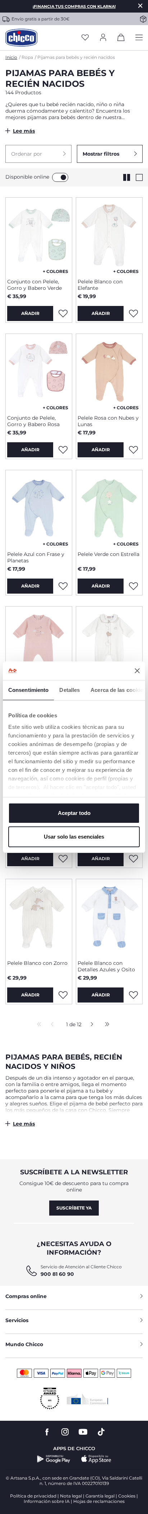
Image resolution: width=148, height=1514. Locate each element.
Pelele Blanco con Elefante (100, 284)
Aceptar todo (74, 813)
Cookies (126, 1496)
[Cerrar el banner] (137, 670)
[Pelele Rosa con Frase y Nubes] (39, 644)
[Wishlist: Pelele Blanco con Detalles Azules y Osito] (133, 995)
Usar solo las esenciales (74, 837)
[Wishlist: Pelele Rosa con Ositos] (62, 858)
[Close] (140, 5)
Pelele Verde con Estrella (108, 554)
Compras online (26, 1296)
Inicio (11, 57)
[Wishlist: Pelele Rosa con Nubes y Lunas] (133, 449)
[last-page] (105, 1025)
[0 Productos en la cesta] (121, 39)
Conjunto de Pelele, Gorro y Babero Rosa (33, 421)
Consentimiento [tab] (28, 690)
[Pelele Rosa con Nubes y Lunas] (109, 371)
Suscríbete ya (74, 1208)
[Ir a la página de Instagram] (65, 1432)
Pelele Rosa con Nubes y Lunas (108, 421)
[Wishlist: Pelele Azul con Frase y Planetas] (62, 586)
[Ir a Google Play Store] (53, 1459)
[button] (38, 154)
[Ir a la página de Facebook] (47, 1432)
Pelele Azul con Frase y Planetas (35, 557)
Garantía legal (100, 1496)
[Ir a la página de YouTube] (83, 1432)
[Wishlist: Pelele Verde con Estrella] (133, 586)
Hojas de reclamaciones (99, 1501)
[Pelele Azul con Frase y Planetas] (39, 508)
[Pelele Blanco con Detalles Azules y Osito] (109, 917)
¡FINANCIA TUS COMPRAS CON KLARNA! (74, 6)
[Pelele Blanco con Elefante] (109, 235)
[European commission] (87, 1398)
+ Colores (55, 271)
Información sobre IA (47, 1501)
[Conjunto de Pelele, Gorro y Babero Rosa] (39, 371)
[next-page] (89, 1025)
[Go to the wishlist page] (85, 38)
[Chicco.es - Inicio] (21, 38)
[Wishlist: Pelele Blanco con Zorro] (62, 995)
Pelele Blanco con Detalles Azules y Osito (106, 966)
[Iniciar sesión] (103, 38)
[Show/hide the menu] (139, 38)
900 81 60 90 (57, 1274)
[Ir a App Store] (96, 1459)
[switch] (60, 177)
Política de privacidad (33, 1496)
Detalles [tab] (69, 690)
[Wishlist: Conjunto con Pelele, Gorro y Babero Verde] (62, 313)
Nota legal (71, 1496)
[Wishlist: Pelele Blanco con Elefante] (133, 313)
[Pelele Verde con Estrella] (109, 508)
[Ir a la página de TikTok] (101, 1432)
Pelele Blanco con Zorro (37, 963)
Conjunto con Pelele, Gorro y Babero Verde (34, 284)
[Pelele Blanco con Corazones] (109, 644)
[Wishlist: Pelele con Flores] (133, 858)
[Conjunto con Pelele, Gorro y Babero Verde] (39, 235)
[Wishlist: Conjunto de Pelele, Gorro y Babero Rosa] (62, 449)
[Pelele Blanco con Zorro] (39, 917)
